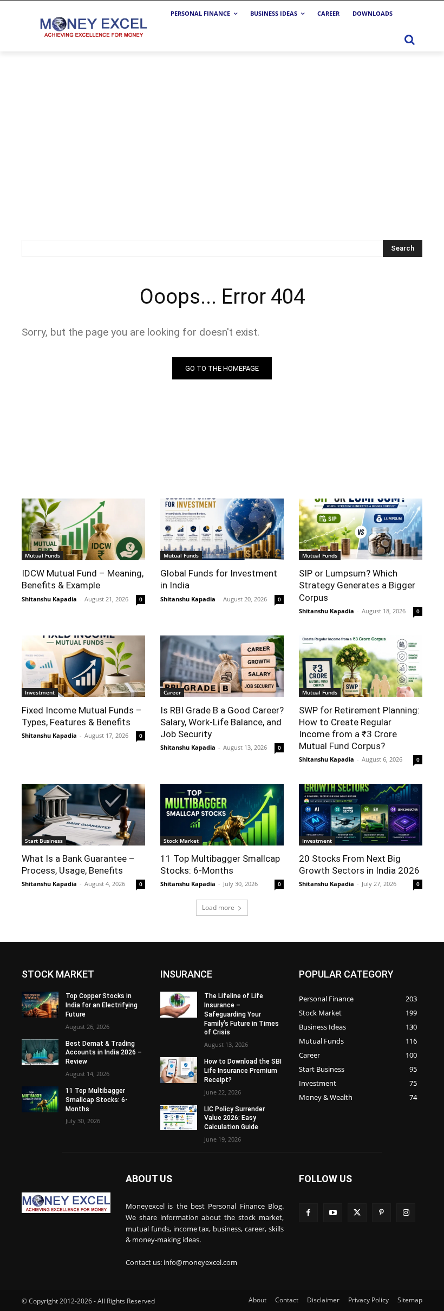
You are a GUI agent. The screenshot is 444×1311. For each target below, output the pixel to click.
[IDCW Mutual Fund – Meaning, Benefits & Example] (83, 529)
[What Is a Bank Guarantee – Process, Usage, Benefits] (83, 814)
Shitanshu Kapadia (49, 599)
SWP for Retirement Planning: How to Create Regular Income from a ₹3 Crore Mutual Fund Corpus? (359, 728)
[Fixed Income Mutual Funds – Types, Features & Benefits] (83, 666)
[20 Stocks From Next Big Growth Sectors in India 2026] (360, 814)
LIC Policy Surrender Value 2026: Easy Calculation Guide (234, 1118)
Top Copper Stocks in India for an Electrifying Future (102, 1005)
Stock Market (181, 840)
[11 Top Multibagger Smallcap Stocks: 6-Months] (222, 814)
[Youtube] (332, 1212)
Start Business (44, 840)
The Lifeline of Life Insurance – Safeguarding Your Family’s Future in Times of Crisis (241, 1014)
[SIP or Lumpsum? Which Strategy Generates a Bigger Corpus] (360, 529)
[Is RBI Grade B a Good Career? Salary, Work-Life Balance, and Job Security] (222, 666)
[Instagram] (405, 1212)
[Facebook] (308, 1212)
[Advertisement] (222, 132)
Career (172, 692)
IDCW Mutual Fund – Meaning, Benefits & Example (82, 579)
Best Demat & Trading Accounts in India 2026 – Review (104, 1053)
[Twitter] (357, 1212)
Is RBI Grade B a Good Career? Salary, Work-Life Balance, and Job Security (222, 722)
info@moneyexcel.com (200, 1262)
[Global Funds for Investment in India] (222, 529)
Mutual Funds (42, 555)
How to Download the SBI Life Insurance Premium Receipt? (243, 1071)
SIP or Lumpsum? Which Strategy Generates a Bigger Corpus (357, 585)
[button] (409, 40)
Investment (40, 692)
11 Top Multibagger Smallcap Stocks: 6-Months (97, 1100)
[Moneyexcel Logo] (93, 26)
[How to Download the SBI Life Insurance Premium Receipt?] (178, 1070)
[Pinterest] (381, 1212)
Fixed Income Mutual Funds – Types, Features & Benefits (82, 716)
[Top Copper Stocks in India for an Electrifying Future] (40, 1005)
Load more (218, 907)
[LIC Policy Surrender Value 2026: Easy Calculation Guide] (178, 1118)
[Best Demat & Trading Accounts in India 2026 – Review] (40, 1052)
